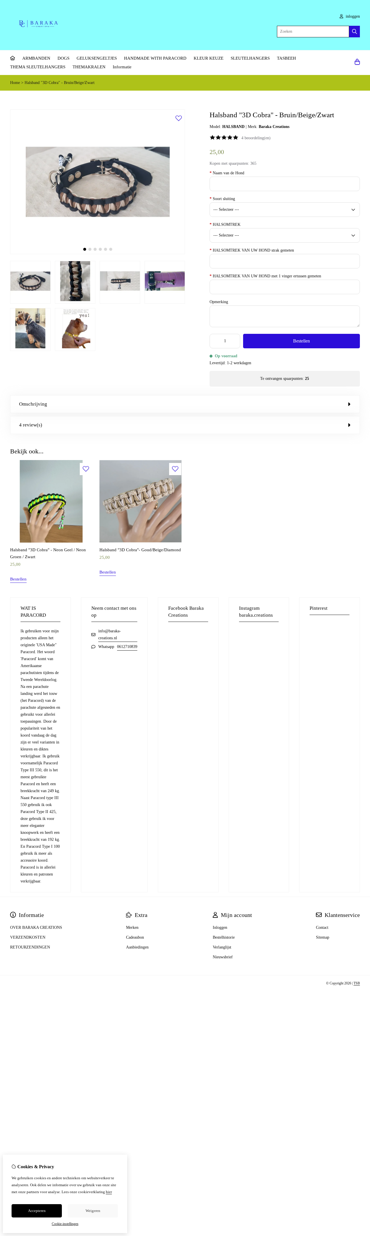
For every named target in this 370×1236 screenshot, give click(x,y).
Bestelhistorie (224, 937)
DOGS (63, 58)
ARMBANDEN (36, 58)
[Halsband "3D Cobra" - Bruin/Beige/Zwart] (97, 253)
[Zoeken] (354, 31)
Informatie (122, 67)
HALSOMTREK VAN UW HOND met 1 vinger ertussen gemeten (265, 276)
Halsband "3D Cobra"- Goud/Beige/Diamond (140, 549)
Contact (322, 927)
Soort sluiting (222, 199)
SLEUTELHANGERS (250, 58)
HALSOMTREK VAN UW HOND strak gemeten (252, 250)
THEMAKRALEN (89, 67)
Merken (132, 927)
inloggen (352, 16)
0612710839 (127, 646)
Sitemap (322, 937)
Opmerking (219, 302)
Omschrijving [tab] (33, 404)
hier (109, 1192)
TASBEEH (286, 58)
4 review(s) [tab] (30, 425)
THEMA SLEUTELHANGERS (37, 67)
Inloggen (220, 927)
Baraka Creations (274, 126)
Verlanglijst (222, 947)
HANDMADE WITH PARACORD (155, 58)
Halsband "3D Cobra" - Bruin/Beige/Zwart (60, 82)
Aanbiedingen (137, 947)
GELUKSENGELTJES (97, 58)
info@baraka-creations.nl (109, 634)
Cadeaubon (135, 937)
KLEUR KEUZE (208, 58)
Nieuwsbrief (223, 957)
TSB (357, 983)
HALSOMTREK (225, 224)
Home (15, 82)
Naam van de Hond (227, 173)
